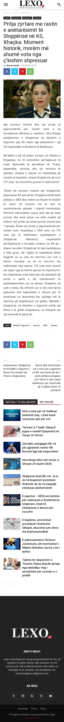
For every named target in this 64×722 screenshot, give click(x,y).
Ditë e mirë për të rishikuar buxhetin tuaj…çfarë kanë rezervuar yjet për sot (39, 415)
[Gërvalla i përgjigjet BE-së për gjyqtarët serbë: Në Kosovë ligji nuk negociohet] (11, 447)
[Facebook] (6, 71)
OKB (45, 325)
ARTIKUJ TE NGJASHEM (20, 402)
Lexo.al (36, 325)
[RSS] (32, 696)
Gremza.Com (32, 717)
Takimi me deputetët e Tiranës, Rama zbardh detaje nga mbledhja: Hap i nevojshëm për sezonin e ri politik (41, 567)
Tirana (34, 708)
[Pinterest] (22, 71)
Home (6, 12)
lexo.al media (12, 65)
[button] (5, 4)
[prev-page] (5, 584)
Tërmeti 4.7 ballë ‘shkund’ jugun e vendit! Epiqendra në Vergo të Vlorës (40, 431)
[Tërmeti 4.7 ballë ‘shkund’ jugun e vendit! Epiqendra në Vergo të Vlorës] (11, 431)
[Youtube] (50, 696)
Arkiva (43, 708)
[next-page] (11, 584)
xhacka (54, 325)
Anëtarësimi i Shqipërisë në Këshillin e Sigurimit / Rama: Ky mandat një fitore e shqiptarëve (17, 370)
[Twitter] (14, 71)
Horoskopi (23, 708)
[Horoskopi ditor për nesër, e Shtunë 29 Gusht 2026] (11, 464)
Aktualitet (26, 12)
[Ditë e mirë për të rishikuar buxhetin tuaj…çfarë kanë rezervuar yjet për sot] (11, 415)
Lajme (15, 12)
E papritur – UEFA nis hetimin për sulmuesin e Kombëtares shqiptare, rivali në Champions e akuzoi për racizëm (41, 503)
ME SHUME (46, 402)
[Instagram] (22, 696)
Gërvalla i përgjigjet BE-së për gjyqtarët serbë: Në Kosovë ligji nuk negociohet (40, 447)
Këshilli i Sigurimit (21, 325)
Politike (37, 18)
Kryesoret (27, 18)
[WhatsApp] (30, 71)
